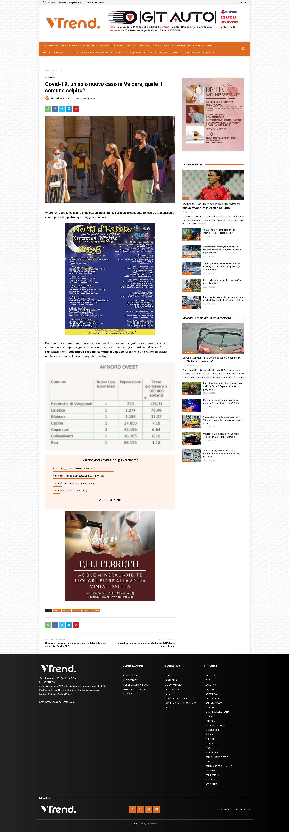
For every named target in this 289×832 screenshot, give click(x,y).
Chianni (210, 707)
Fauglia (210, 716)
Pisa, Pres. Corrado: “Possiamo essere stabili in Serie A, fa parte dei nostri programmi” (222, 386)
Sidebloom (152, 823)
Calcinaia (211, 684)
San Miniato (213, 761)
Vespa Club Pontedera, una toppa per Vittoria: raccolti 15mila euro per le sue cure (222, 420)
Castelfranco (214, 702)
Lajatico (210, 720)
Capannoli (212, 693)
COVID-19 (57, 70)
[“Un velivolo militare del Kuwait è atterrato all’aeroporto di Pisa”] (191, 234)
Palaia (209, 734)
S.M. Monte (212, 770)
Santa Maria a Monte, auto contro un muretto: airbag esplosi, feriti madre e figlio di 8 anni (222, 249)
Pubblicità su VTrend (135, 684)
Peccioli (210, 739)
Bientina (211, 675)
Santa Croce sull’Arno (219, 766)
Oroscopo (170, 707)
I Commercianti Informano (180, 702)
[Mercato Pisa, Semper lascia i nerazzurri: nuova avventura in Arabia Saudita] (213, 185)
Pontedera (212, 752)
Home (47, 70)
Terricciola (212, 775)
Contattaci (130, 675)
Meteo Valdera (173, 684)
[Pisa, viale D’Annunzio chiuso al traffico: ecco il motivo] (191, 285)
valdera (96, 611)
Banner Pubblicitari (135, 689)
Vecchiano (212, 784)
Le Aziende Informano (177, 698)
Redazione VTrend (61, 98)
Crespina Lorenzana (217, 711)
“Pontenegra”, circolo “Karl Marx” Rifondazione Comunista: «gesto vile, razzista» (221, 453)
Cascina (210, 689)
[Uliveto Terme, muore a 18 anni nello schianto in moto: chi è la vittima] (191, 438)
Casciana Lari (213, 698)
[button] (243, 48)
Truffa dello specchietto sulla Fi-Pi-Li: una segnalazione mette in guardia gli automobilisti (221, 266)
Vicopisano (212, 779)
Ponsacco (211, 743)
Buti (208, 680)
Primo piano (84, 611)
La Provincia (189, 352)
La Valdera (171, 680)
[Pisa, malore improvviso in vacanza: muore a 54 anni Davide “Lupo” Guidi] (191, 405)
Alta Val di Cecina (216, 725)
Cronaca (187, 257)
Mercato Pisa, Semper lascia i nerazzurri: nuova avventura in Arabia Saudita (211, 206)
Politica (186, 461)
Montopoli (212, 729)
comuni (57, 611)
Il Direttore (130, 680)
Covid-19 (66, 611)
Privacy (127, 693)
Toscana (187, 274)
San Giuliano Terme (217, 757)
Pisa (74, 611)
